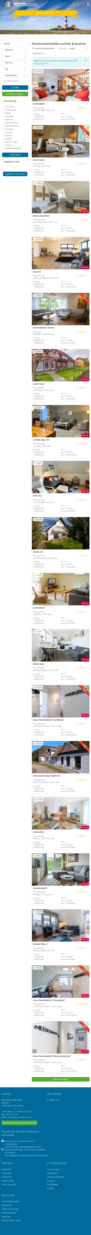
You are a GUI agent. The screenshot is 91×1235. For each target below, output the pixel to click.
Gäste (7, 56)
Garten (9, 138)
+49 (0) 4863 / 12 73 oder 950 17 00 (16, 1111)
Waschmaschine (12, 126)
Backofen (10, 116)
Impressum (6, 1216)
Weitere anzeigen (60, 1079)
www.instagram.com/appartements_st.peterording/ (26, 1155)
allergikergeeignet (13, 148)
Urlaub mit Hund (8, 1184)
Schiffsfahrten (53, 1184)
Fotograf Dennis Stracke (11, 1220)
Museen (50, 1188)
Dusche (9, 132)
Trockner (9, 129)
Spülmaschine (12, 122)
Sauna (8, 145)
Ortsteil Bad (6, 1169)
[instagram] (3, 1152)
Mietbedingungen (8, 1212)
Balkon (9, 135)
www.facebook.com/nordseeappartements (23, 1147)
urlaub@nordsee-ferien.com (19, 1117)
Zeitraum (9, 49)
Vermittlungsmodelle (10, 1201)
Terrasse (9, 119)
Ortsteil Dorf (6, 1177)
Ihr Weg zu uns (53, 1100)
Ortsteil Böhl (6, 1173)
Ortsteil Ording (7, 1180)
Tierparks (51, 1180)
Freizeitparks (52, 1173)
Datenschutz (6, 1205)
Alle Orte (9, 62)
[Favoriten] (34, 99)
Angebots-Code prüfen (15, 174)
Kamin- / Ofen (11, 142)
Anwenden (15, 155)
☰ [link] (88, 4)
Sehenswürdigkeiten (55, 1177)
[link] (78, 4)
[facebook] (3, 1144)
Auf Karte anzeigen (15, 94)
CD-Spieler (10, 106)
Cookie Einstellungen (10, 1209)
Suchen (15, 87)
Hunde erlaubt (12, 81)
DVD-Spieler (11, 110)
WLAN (8, 113)
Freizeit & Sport (53, 1169)
